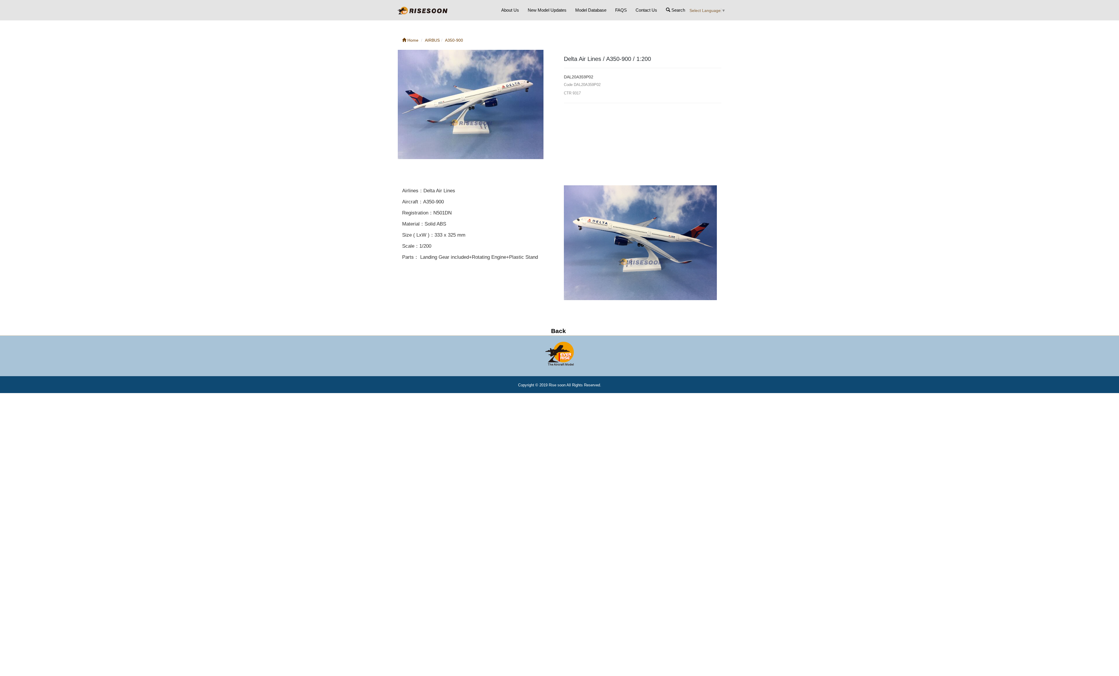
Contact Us (646, 10)
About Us (510, 10)
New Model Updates (547, 10)
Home (412, 40)
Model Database (590, 10)
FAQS (621, 10)
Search (677, 10)
